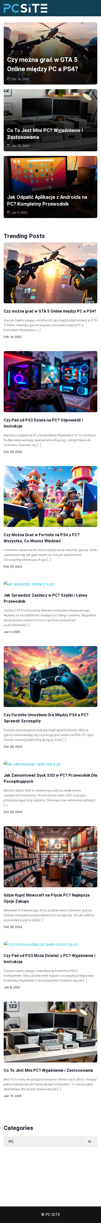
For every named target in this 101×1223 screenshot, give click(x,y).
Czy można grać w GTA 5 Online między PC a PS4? (50, 311)
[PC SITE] (25, 8)
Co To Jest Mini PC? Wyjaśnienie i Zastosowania (48, 1070)
